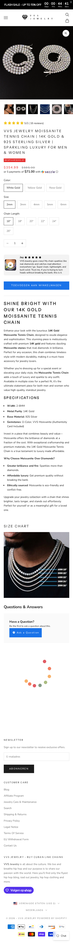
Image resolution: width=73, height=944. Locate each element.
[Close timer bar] (71, 2)
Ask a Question (27, 632)
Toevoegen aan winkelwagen (36, 285)
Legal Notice (11, 827)
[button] (36, 172)
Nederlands (34, 910)
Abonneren (19, 768)
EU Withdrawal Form (16, 839)
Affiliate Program (14, 796)
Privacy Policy (12, 821)
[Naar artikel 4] (45, 109)
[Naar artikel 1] (9, 109)
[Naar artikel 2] (21, 109)
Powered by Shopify (52, 918)
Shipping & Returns (15, 814)
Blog (6, 789)
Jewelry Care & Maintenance (20, 802)
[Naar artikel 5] (57, 109)
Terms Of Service (14, 833)
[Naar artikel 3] (33, 109)
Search (8, 808)
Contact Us (10, 845)
